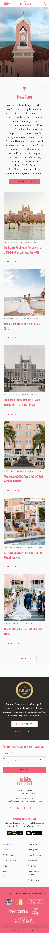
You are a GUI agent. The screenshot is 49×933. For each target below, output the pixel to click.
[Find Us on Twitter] (11, 808)
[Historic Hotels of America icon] (36, 902)
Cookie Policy (32, 866)
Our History (7, 850)
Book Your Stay (24, 930)
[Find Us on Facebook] (38, 808)
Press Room (32, 844)
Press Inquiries (24, 181)
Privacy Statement (34, 855)
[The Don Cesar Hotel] (24, 3)
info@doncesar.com (15, 801)
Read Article (11, 262)
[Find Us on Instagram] (31, 808)
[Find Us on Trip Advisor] (18, 808)
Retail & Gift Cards (9, 861)
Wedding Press (32, 850)
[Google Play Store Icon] (15, 833)
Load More (24, 658)
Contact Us (7, 844)
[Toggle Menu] (7, 3)
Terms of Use (32, 760)
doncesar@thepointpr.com (27, 173)
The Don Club (8, 855)
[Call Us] (44, 3)
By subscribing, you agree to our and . (25, 761)
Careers (5, 877)
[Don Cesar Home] (25, 780)
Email (8, 753)
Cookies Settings (33, 880)
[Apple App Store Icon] (34, 833)
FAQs (5, 866)
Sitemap (6, 871)
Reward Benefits (24, 732)
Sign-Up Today (24, 724)
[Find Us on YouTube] (24, 808)
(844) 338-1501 (27, 798)
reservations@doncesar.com (35, 801)
